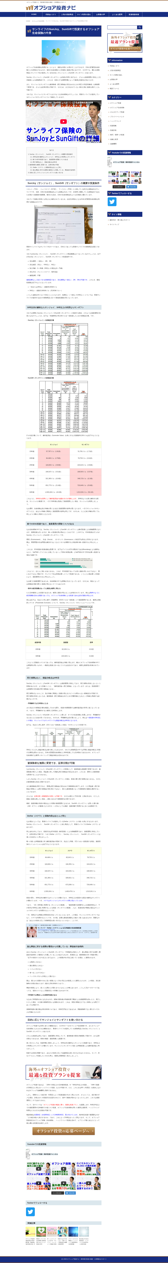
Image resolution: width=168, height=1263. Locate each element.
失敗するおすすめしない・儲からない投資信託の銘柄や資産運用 (62, 1241)
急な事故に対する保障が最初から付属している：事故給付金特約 (52, 170)
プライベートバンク (117, 116)
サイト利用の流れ (84, 14)
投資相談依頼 (134, 14)
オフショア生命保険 (117, 107)
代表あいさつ (51, 14)
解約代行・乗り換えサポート (120, 220)
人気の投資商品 (67, 14)
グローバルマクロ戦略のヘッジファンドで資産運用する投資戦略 (73, 1241)
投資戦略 (113, 126)
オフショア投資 (115, 103)
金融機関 (113, 144)
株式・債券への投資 (117, 135)
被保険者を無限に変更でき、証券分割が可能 (43, 165)
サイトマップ (114, 224)
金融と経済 (114, 139)
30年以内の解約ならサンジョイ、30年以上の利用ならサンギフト (52, 157)
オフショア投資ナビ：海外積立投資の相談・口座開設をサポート (46, 2)
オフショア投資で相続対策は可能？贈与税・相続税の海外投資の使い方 (30, 1241)
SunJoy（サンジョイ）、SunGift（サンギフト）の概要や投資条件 (50, 154)
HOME (34, 14)
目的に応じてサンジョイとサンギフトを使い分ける (45, 172)
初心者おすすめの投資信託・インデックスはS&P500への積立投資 (83, 1241)
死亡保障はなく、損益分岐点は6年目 (43, 162)
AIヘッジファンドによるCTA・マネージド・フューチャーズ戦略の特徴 (51, 1241)
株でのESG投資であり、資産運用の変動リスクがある (49, 159)
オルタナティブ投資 (117, 112)
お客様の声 (100, 14)
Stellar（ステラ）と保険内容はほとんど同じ (46, 167)
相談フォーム (114, 88)
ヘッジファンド (115, 121)
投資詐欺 (113, 130)
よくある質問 (117, 14)
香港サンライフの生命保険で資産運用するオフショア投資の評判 (41, 1241)
